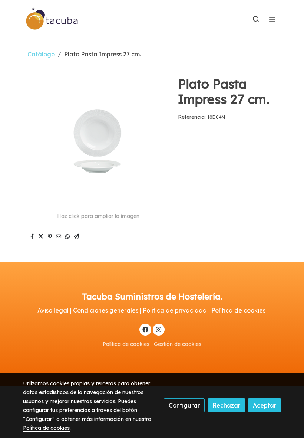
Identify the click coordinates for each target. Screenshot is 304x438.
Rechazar (226, 405)
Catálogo (41, 54)
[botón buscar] (255, 19)
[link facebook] (145, 329)
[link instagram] (158, 329)
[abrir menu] (272, 19)
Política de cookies (126, 344)
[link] (52, 18)
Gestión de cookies (177, 344)
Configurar (184, 405)
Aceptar (264, 405)
